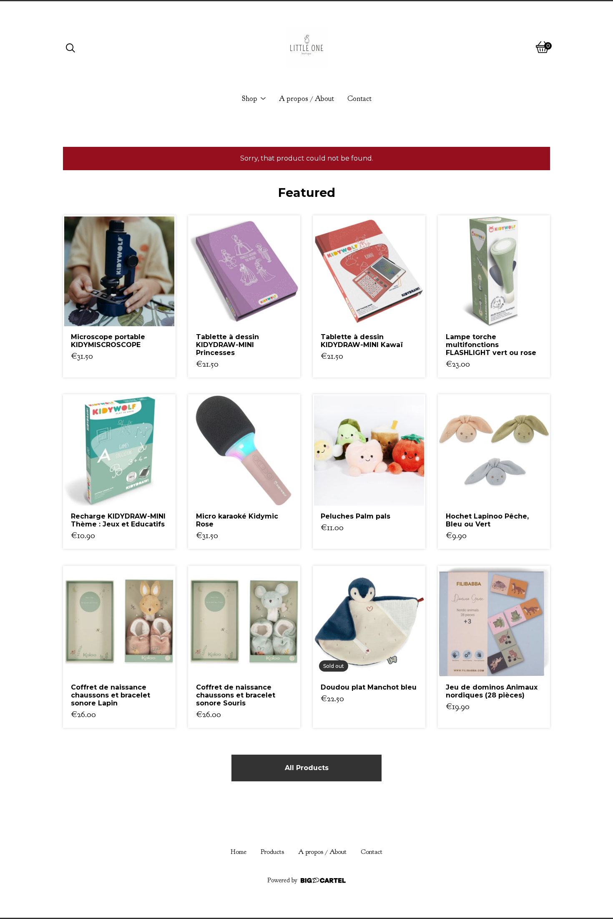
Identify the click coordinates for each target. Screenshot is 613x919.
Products (272, 852)
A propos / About (306, 98)
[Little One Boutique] (306, 47)
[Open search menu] (70, 47)
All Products (307, 768)
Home (238, 852)
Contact (359, 98)
